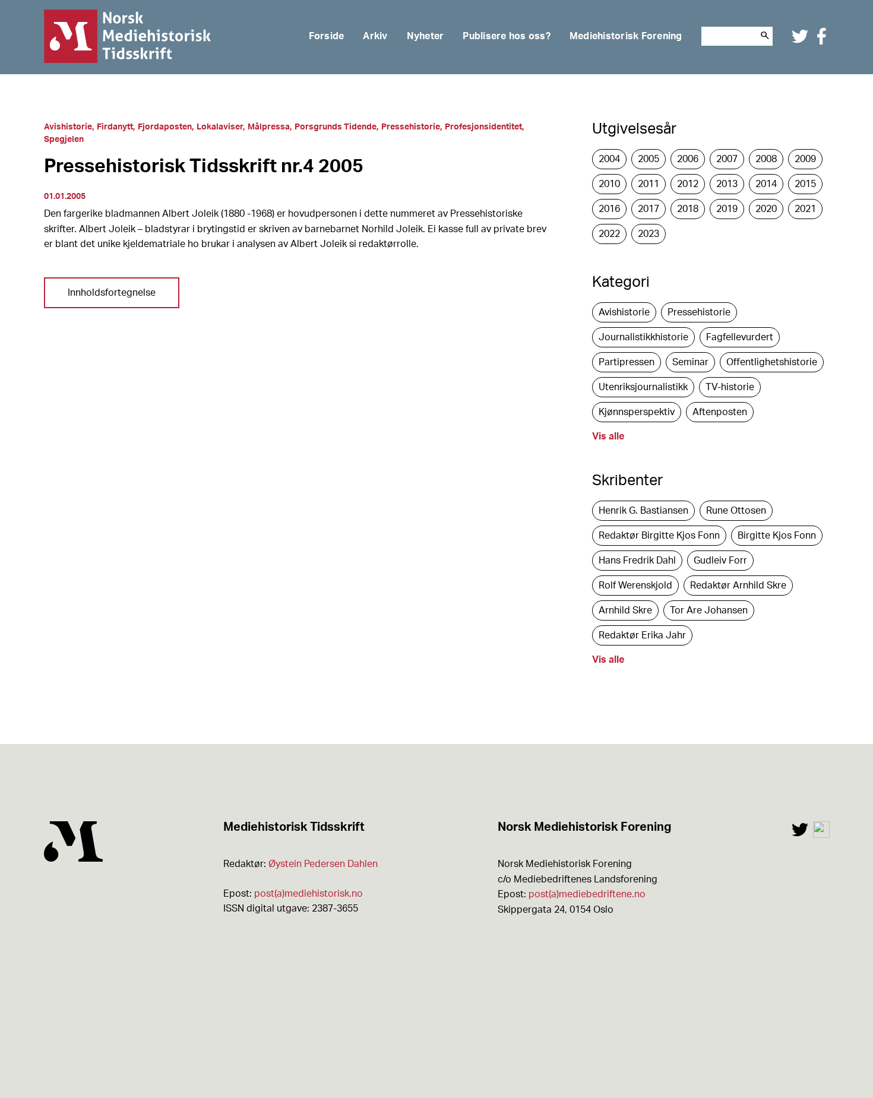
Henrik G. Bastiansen (643, 510)
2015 (805, 184)
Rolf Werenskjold (635, 585)
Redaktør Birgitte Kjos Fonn (659, 535)
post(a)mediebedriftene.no (587, 894)
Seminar (690, 362)
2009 (805, 159)
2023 (648, 234)
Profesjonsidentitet (483, 127)
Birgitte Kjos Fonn (777, 535)
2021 (805, 209)
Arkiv (375, 36)
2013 (727, 184)
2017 (648, 209)
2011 (648, 184)
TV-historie (730, 387)
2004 (609, 159)
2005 (648, 159)
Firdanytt (115, 127)
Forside (326, 36)
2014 (766, 184)
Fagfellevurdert (739, 337)
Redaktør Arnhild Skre (738, 585)
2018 (687, 209)
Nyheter (425, 36)
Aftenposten (719, 412)
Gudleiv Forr (720, 560)
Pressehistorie (410, 127)
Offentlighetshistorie (771, 362)
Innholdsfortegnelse (112, 293)
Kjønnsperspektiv (637, 412)
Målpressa (269, 127)
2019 (727, 209)
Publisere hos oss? (507, 36)
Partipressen (626, 362)
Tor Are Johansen (709, 610)
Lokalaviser (220, 127)
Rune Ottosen (736, 510)
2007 (727, 159)
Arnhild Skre (625, 610)
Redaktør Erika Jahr (642, 635)
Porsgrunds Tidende (336, 127)
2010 (609, 184)
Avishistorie (68, 127)
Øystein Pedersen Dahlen (323, 864)
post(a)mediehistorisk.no (308, 893)
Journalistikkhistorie (643, 337)
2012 (687, 184)
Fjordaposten (165, 127)
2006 (687, 159)
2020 (766, 209)
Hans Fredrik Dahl (637, 560)
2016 (609, 209)
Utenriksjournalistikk (643, 387)
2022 (609, 234)
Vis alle (608, 436)
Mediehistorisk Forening (626, 36)
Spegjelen (64, 139)
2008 (766, 159)
